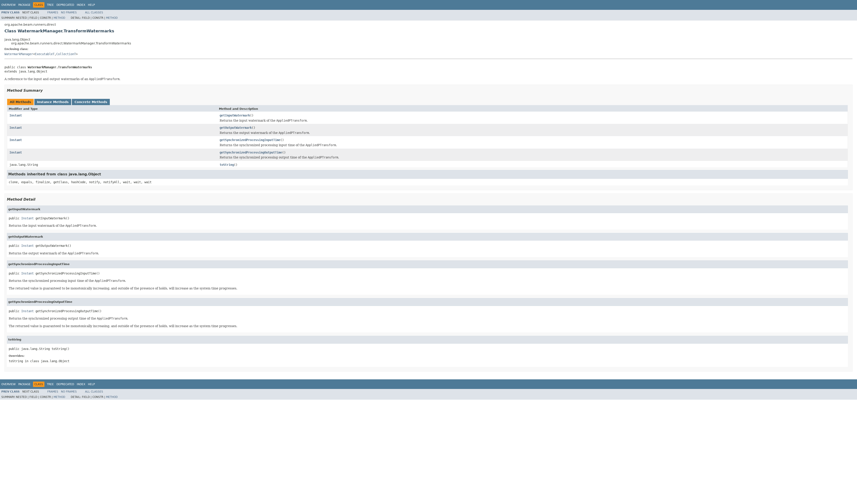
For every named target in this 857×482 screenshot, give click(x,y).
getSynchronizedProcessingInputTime (250, 140)
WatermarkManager (18, 54)
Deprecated (65, 4)
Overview (8, 4)
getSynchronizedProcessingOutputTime (251, 152)
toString (227, 164)
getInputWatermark (235, 115)
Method (59, 17)
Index (81, 4)
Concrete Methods (91, 102)
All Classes (94, 12)
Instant (15, 115)
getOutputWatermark (236, 127)
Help (91, 4)
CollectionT (66, 54)
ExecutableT (44, 54)
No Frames (69, 12)
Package (24, 4)
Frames (52, 12)
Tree (50, 4)
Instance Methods (53, 102)
